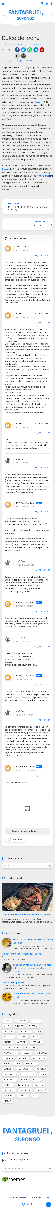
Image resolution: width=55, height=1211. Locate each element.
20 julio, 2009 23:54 (24, 679)
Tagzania (39, 102)
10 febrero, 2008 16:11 (24, 606)
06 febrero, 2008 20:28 (26, 463)
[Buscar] (51, 15)
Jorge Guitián (23, 246)
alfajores (44, 175)
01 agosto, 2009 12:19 (24, 715)
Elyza (26, 1197)
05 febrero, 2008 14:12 (25, 427)
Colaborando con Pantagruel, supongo (22, 953)
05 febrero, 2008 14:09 (25, 317)
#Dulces (28, 60)
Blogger (46, 1197)
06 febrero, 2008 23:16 (25, 507)
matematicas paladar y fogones (32, 313)
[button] (17, 49)
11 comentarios (36, 45)
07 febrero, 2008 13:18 (25, 565)
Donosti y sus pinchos (13, 982)
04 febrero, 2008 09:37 (25, 250)
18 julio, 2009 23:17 (23, 641)
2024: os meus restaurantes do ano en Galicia (26, 914)
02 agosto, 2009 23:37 (25, 770)
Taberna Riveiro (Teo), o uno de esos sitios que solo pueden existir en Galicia (32, 968)
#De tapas (19, 60)
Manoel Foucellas (25, 503)
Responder (44, 255)
